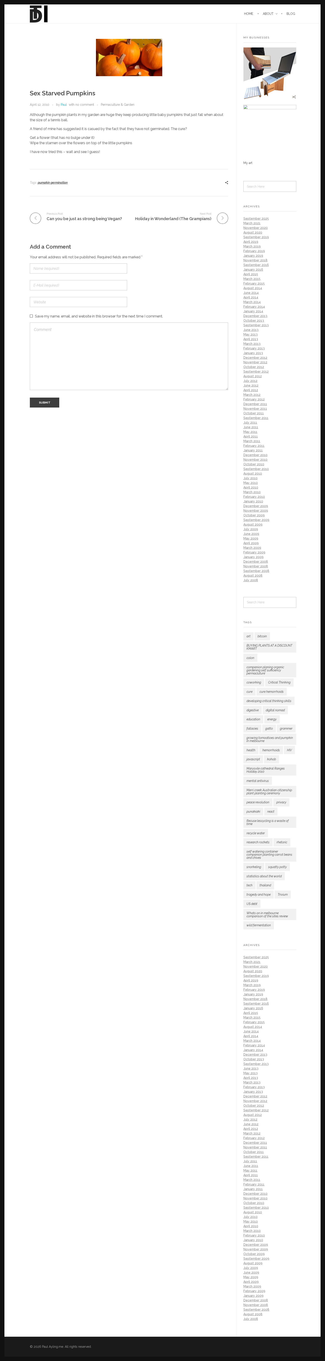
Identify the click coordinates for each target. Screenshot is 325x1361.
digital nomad (275, 710)
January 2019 (253, 255)
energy (272, 719)
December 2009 (255, 506)
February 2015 (254, 283)
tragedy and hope (259, 894)
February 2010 (254, 496)
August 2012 (252, 376)
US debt (252, 904)
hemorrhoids (271, 750)
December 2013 (255, 316)
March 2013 (251, 343)
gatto (269, 728)
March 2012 (251, 394)
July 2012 (250, 381)
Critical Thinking (279, 682)
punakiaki (253, 811)
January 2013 (253, 353)
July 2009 (250, 529)
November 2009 (255, 510)
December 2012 (255, 357)
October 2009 (254, 515)
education (253, 719)
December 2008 (255, 561)
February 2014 (254, 306)
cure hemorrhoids (272, 691)
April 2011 (250, 436)
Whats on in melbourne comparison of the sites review (267, 914)
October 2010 (253, 464)
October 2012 (253, 367)
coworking (254, 682)
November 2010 (255, 459)
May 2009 (250, 538)
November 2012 (255, 362)
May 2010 (250, 483)
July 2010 (250, 478)
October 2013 (253, 320)
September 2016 (256, 265)
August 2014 (252, 288)
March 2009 (252, 547)
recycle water (256, 833)
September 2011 (255, 418)
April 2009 (251, 543)
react (270, 811)
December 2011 (255, 404)
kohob (271, 759)
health (251, 750)
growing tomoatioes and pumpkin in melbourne (270, 739)
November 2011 (255, 408)
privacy (281, 802)
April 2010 (250, 487)
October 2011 (253, 413)
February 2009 (254, 552)
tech (249, 885)
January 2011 (253, 450)
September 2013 (256, 325)
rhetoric (282, 842)
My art (247, 163)
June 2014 (251, 292)
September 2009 (256, 520)
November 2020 (255, 228)
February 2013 (254, 348)
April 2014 (250, 297)
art (248, 636)
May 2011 (250, 432)
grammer (286, 728)
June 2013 (250, 330)
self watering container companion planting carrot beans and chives (269, 854)
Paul (64, 104)
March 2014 (252, 302)
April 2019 (250, 242)
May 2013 (250, 334)
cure (249, 691)
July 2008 (250, 580)
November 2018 (255, 260)
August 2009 (252, 524)
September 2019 (256, 237)
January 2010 (253, 501)
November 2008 (255, 566)
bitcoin (262, 636)
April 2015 (250, 274)
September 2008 (256, 571)
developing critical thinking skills (269, 701)
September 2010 (256, 469)
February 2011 (253, 445)
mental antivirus (258, 781)
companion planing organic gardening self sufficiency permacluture (265, 670)
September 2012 (256, 371)
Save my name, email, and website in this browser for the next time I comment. (99, 316)
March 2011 (251, 441)
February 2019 (254, 251)
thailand (265, 885)
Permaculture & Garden (117, 104)
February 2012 (254, 399)
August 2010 (252, 473)
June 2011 (250, 427)
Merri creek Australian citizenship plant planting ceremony (269, 791)
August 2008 (252, 575)
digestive (253, 710)
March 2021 (251, 223)
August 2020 (252, 232)
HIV (289, 750)
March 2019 (252, 246)
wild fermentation (259, 925)
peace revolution (258, 802)
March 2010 (252, 492)
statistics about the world (264, 876)
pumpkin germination (53, 182)
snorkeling (254, 867)
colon (250, 658)
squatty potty (277, 867)
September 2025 (256, 218)
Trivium (283, 894)
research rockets (258, 842)
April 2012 (250, 390)
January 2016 (253, 269)
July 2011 (250, 422)
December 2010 (255, 455)
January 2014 (253, 311)
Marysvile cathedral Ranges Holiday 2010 (266, 770)
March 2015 (251, 279)
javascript (253, 759)
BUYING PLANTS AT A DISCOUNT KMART (269, 647)
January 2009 (253, 557)
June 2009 (251, 534)
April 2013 (250, 339)
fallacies (252, 728)
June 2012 (250, 385)
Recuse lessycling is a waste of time (268, 822)
